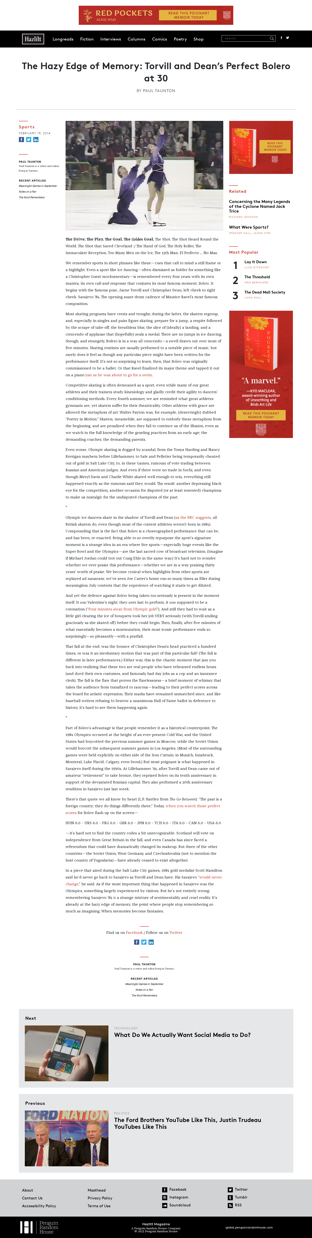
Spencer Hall (240, 233)
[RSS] (230, 1205)
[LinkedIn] (35, 139)
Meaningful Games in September (38, 185)
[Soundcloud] (164, 1205)
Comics (159, 39)
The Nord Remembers (32, 197)
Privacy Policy (100, 1198)
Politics (121, 1113)
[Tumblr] (230, 1197)
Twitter (287, 37)
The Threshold (257, 276)
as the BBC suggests (193, 518)
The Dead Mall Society (265, 292)
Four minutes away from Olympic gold (123, 609)
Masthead (97, 1190)
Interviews (110, 39)
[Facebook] (21, 139)
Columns (136, 39)
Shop (199, 39)
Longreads (63, 39)
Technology (126, 1028)
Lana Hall (253, 297)
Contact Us (32, 1198)
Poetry (180, 39)
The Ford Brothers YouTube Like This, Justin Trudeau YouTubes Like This (187, 1122)
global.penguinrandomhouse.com (249, 1227)
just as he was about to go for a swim (118, 375)
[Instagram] (164, 1197)
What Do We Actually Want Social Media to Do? (182, 1034)
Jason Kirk (262, 233)
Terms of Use (99, 1205)
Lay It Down (256, 261)
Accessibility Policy (39, 1205)
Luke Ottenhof (257, 267)
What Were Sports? (248, 227)
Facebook (281, 37)
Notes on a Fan (27, 191)
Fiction (87, 39)
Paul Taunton (159, 90)
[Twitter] (28, 139)
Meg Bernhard (256, 282)
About (27, 1190)
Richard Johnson (243, 216)
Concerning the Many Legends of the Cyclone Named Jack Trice (259, 206)
